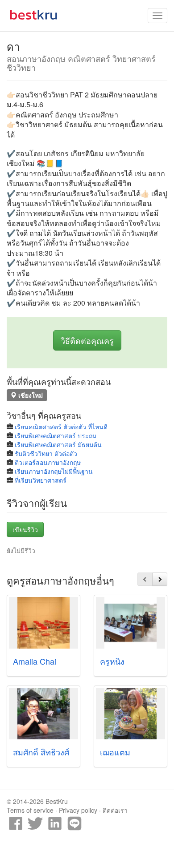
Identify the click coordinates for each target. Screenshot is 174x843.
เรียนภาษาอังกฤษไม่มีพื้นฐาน (54, 471)
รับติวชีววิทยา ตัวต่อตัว (46, 453)
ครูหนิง (112, 661)
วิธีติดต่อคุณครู (87, 340)
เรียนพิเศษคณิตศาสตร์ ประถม (55, 435)
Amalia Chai (34, 661)
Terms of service (30, 810)
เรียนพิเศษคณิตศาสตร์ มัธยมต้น (58, 444)
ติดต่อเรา (115, 810)
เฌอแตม (115, 752)
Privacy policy (78, 810)
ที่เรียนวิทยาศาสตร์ (40, 480)
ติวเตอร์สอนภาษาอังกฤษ (48, 462)
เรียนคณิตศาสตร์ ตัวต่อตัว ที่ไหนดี (61, 426)
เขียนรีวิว (25, 529)
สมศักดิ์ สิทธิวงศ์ (41, 752)
